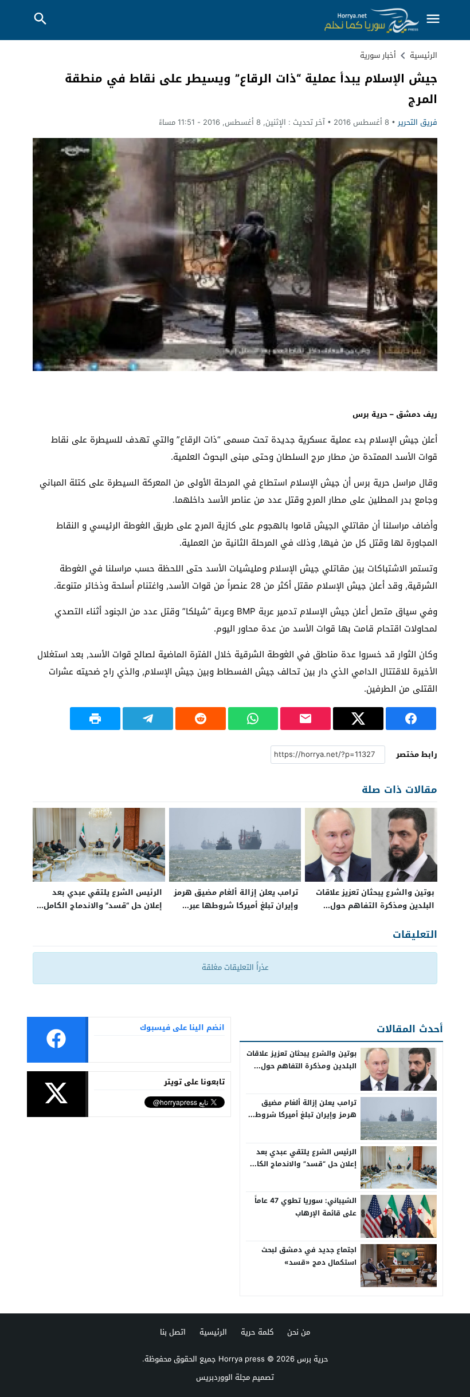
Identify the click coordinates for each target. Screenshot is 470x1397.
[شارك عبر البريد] (305, 718)
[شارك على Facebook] (411, 718)
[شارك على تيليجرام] (148, 718)
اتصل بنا (173, 1332)
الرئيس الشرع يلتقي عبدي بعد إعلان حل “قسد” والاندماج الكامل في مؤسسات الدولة (103, 905)
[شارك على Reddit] (200, 718)
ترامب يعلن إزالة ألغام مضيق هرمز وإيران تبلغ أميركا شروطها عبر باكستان (236, 905)
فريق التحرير (417, 122)
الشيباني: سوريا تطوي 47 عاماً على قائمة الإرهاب (305, 1207)
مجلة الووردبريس (223, 1377)
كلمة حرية (257, 1332)
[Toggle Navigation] (432, 19)
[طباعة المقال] (95, 718)
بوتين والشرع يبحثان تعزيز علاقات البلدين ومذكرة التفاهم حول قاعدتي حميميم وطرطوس (375, 905)
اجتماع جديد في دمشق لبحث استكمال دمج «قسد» (309, 1256)
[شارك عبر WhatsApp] (253, 718)
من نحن (298, 1332)
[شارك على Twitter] (358, 718)
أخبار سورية (378, 55)
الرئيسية (213, 1332)
